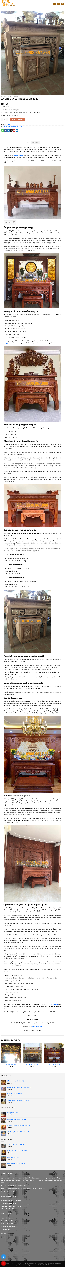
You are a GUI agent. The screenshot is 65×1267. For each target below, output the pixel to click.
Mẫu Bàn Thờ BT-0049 (32, 1064)
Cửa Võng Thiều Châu (9, 1226)
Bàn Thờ (10, 96)
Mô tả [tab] (28, 142)
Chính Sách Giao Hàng (9, 1203)
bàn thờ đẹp (19, 126)
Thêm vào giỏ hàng (17, 119)
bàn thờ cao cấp (12, 126)
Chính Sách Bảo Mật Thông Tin (11, 1200)
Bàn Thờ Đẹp (6, 1218)
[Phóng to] (3, 93)
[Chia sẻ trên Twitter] (8, 130)
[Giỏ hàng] (54, 4)
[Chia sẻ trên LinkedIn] (17, 130)
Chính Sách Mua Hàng (9, 1209)
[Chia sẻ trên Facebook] (5, 130)
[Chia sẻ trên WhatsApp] (2, 130)
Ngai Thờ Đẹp (6, 1229)
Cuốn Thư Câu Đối (7, 1223)
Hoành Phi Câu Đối (7, 1221)
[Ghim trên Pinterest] (14, 130)
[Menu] (62, 4)
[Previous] (1, 1056)
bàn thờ (5, 126)
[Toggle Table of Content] (13, 222)
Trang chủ (3, 96)
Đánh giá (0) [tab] (35, 142)
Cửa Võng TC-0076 (11, 1064)
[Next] (64, 1056)
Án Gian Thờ (17, 96)
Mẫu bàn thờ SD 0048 (54, 1064)
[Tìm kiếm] (58, 4)
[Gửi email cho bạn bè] (11, 130)
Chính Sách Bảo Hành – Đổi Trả (11, 1206)
